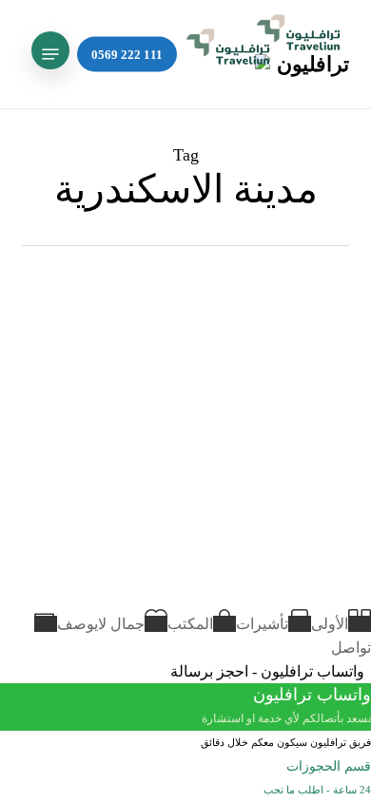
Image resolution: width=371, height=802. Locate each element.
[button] (50, 54)
